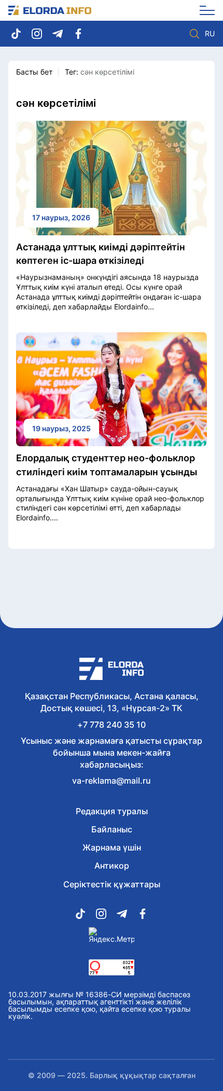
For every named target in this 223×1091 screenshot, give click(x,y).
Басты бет (34, 71)
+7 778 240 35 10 (111, 724)
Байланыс (111, 829)
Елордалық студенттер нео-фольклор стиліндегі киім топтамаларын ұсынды (106, 464)
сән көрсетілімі (107, 71)
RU (210, 33)
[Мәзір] (203, 10)
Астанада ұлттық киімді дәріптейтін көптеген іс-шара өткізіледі (100, 254)
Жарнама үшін (111, 847)
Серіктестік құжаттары (111, 884)
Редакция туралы (112, 811)
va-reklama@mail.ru (111, 780)
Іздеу (194, 34)
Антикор (111, 865)
